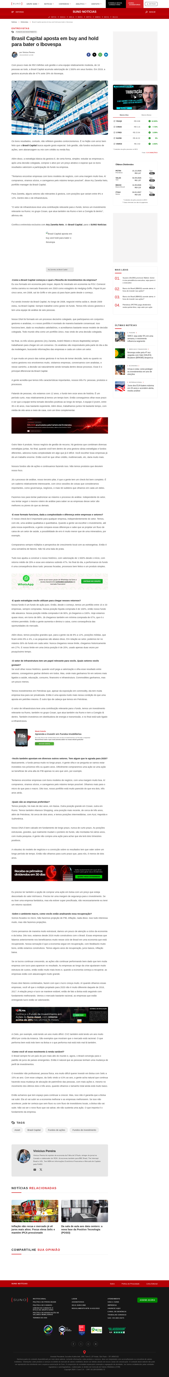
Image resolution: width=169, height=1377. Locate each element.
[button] (19, 12)
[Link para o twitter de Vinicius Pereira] (40, 1169)
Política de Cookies (42, 1305)
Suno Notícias (19, 1284)
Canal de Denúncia (117, 1311)
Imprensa (112, 1305)
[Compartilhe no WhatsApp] (100, 55)
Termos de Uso (40, 1318)
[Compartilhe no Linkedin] (106, 55)
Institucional (39, 1299)
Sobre (112, 1284)
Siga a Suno (113, 1302)
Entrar (152, 4)
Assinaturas (78, 1302)
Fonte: (149, 152)
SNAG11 (62, 17)
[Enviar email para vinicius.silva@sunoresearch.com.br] (34, 1169)
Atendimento (114, 1299)
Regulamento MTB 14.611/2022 (86, 1308)
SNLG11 (115, 17)
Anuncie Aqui (114, 1308)
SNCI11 (106, 17)
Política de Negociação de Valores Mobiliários (46, 1313)
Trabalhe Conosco (117, 1315)
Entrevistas (24, 22)
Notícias (14, 22)
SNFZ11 (53, 17)
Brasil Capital (34, 1130)
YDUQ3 (119, 121)
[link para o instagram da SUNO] (88, 1344)
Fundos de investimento (26, 32)
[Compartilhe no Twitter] (94, 55)
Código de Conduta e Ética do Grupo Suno (43, 1309)
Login (74, 1299)
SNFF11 (88, 17)
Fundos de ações (56, 1130)
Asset (17, 1130)
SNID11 (80, 17)
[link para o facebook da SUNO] (73, 1344)
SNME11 (97, 17)
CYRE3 (119, 132)
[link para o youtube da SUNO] (95, 1344)
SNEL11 (71, 17)
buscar (152, 12)
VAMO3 (119, 144)
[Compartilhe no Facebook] (89, 55)
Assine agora (147, 1300)
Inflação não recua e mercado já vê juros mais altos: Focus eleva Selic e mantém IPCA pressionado (33, 1229)
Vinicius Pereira (44, 1151)
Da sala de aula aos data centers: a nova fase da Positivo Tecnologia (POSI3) (81, 1229)
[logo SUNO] (17, 4)
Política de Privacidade (130, 1284)
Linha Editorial (151, 1284)
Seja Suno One (79, 1305)
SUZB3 (119, 138)
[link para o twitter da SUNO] (81, 1344)
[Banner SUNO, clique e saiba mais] (60, 427)
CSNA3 (119, 127)
